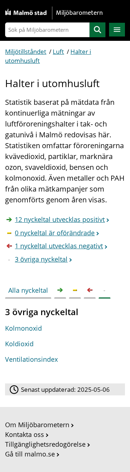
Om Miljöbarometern (37, 424)
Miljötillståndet (25, 51)
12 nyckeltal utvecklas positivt (60, 219)
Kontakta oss (24, 434)
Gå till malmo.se (30, 454)
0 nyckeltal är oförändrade (55, 232)
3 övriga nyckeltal (41, 259)
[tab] (29, 289)
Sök (97, 29)
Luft (58, 51)
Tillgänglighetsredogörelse (45, 444)
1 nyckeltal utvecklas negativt (59, 245)
